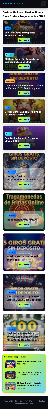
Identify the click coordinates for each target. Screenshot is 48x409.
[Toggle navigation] (43, 3)
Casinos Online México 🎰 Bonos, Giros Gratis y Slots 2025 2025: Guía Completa (22, 336)
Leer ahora (24, 40)
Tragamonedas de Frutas (21, 219)
